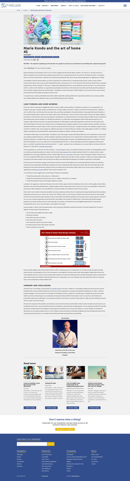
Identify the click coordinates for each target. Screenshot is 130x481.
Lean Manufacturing (47, 463)
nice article (70, 154)
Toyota (68, 470)
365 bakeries (70, 454)
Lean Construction (47, 454)
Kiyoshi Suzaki (39, 169)
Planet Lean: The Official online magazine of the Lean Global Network (65, 1)
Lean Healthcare (46, 468)
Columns (19, 463)
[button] (45, 6)
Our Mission (94, 461)
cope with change (56, 288)
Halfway (69, 461)
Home (38, 5)
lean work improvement (47, 57)
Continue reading (30, 407)
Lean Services (45, 470)
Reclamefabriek (75, 476)
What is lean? (74, 5)
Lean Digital (45, 456)
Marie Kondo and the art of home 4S (41, 10)
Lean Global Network (97, 456)
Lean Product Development (49, 461)
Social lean (56, 57)
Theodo (69, 468)
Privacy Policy (45, 476)
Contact (101, 5)
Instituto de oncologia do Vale (75, 463)
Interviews (19, 466)
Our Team (94, 459)
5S (42, 137)
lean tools (37, 57)
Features (19, 459)
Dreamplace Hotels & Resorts (74, 459)
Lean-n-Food (45, 459)
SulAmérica (70, 466)
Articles (25, 10)
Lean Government (46, 466)
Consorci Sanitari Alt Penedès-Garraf (77, 456)
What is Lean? (95, 454)
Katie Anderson (64, 152)
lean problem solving (28, 57)
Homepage (20, 454)
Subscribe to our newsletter (65, 429)
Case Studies (20, 461)
